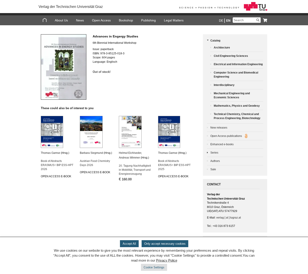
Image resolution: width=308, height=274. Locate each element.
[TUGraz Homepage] (222, 9)
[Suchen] (258, 20)
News (80, 20)
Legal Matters (174, 20)
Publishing (148, 20)
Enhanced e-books (222, 144)
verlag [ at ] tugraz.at (228, 217)
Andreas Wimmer (129, 157)
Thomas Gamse (50, 152)
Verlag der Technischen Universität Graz (71, 7)
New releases (218, 127)
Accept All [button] (129, 243)
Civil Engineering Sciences (231, 56)
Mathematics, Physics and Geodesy (237, 105)
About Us (61, 20)
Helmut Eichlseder (130, 152)
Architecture (222, 47)
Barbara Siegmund (91, 152)
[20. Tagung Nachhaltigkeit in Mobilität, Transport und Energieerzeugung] (135, 132)
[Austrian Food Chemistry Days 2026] (96, 132)
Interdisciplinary (224, 85)
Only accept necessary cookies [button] (165, 243)
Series (214, 152)
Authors (215, 161)
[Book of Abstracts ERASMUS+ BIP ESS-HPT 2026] (57, 132)
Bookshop (126, 20)
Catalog (215, 40)
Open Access (101, 20)
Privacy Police (166, 260)
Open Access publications (226, 136)
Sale (213, 169)
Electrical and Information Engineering (238, 64)
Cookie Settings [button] (154, 267)
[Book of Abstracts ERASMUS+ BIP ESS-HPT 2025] (174, 132)
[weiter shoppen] (264, 20)
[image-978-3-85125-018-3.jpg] (63, 67)
